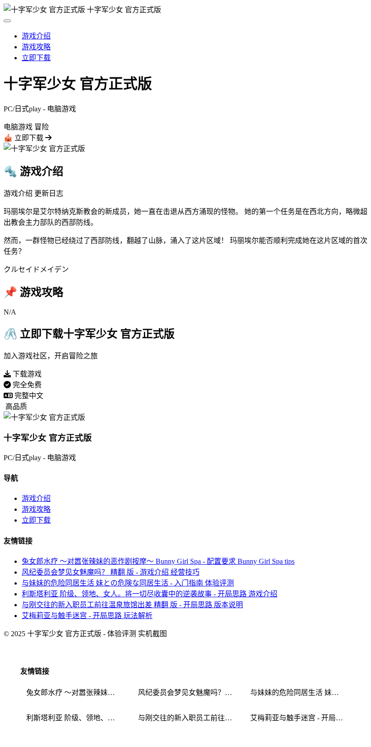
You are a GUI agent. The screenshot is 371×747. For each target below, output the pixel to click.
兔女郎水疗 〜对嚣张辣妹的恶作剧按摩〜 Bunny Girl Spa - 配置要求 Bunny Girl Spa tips (158, 561)
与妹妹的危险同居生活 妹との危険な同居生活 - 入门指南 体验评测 (128, 583)
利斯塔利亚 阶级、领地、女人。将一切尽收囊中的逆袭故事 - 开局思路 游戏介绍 (149, 594)
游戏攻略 (36, 47)
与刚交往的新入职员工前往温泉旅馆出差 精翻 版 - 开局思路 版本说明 (132, 605)
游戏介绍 (36, 36)
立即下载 (36, 58)
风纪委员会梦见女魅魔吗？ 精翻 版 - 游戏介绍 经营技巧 (111, 572)
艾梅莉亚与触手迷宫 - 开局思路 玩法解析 (87, 615)
